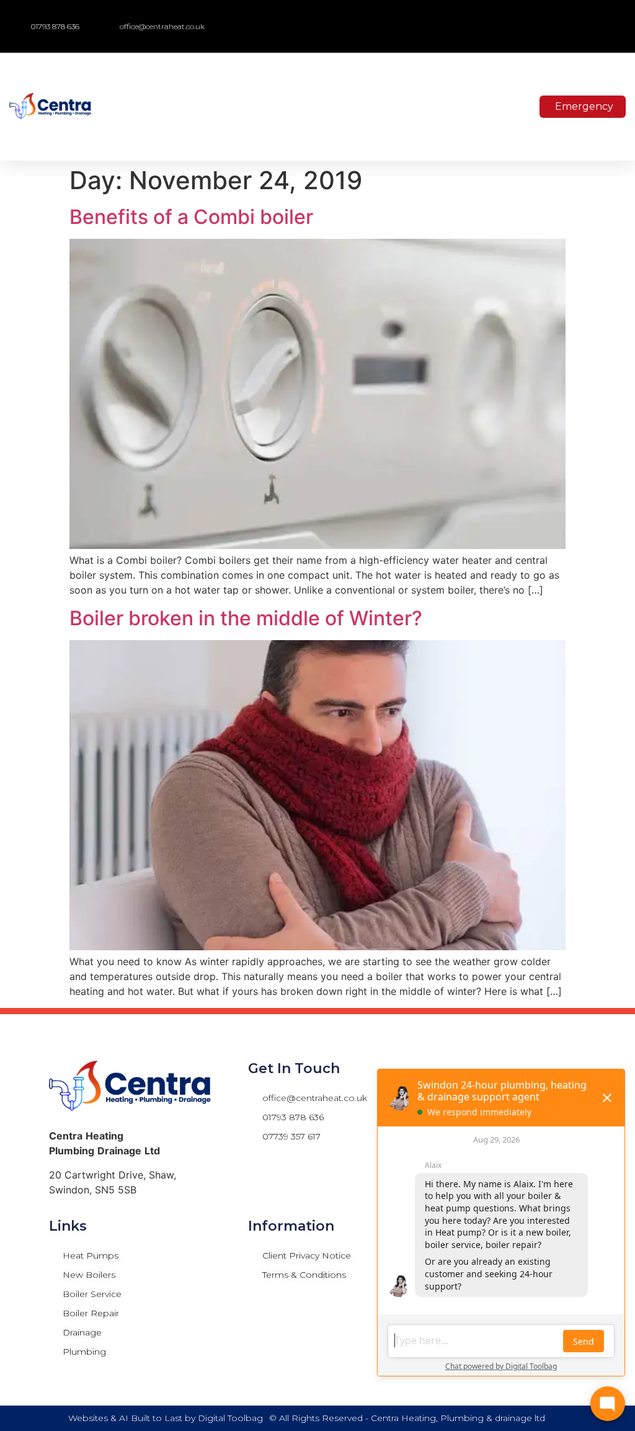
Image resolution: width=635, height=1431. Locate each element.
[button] (560, 26)
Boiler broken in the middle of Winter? (245, 618)
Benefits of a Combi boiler (191, 217)
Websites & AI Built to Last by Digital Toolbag (165, 1418)
